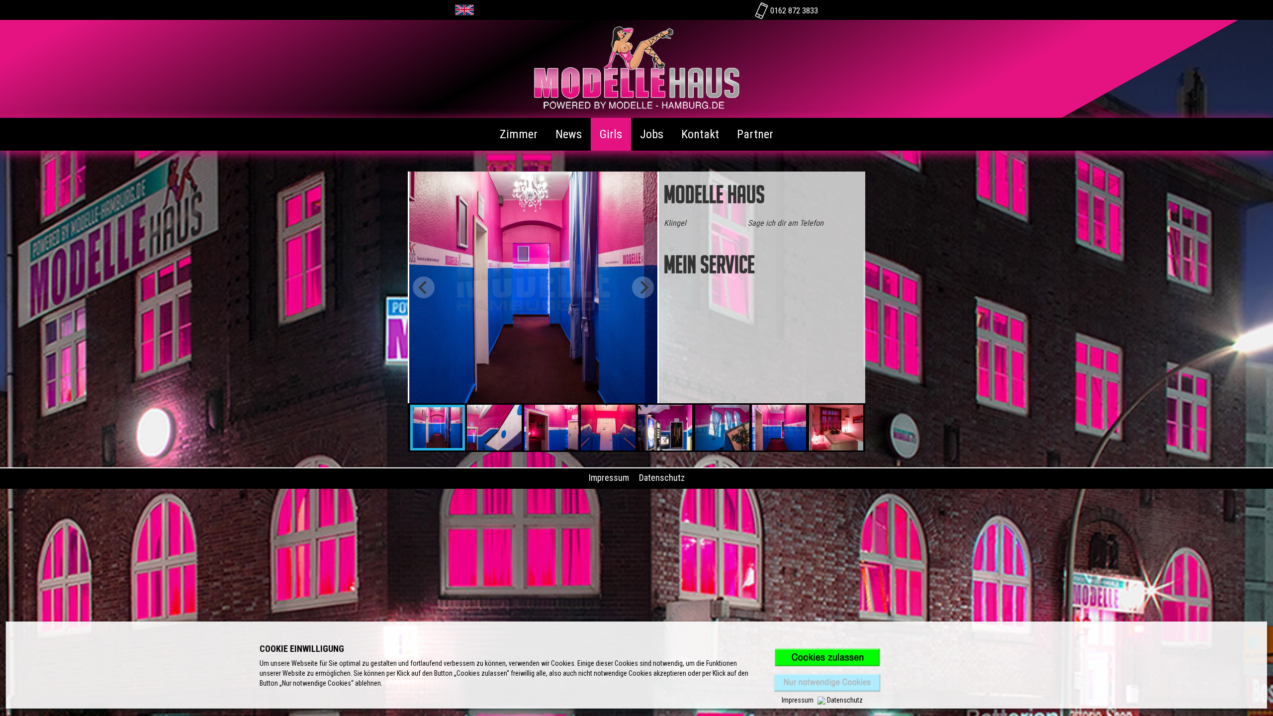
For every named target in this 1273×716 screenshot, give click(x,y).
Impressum (609, 477)
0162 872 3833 (793, 10)
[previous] (424, 287)
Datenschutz (662, 477)
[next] (643, 287)
